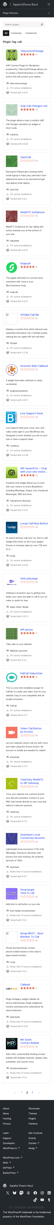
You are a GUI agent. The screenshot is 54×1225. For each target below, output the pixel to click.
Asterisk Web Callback (34, 365)
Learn (6, 1133)
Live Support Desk (31, 413)
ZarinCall (25, 157)
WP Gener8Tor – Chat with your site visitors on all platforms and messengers (33, 470)
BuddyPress (11, 1172)
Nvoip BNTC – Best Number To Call (31, 935)
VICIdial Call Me (29, 314)
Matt (7, 1162)
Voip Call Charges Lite (33, 105)
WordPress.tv (11, 1148)
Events (32, 1138)
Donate (34, 1143)
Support (7, 1138)
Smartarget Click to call (27, 891)
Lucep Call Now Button (34, 523)
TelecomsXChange (31, 50)
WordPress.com (12, 1157)
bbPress (9, 1167)
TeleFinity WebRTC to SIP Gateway (31, 781)
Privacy (7, 1123)
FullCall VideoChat (31, 673)
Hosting (7, 1118)
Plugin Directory (10, 13)
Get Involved (35, 1133)
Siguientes (38, 1092)
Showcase (34, 1108)
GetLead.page (29, 578)
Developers (9, 1143)
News (6, 1113)
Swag (33, 1148)
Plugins (32, 1118)
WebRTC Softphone (32, 212)
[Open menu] (49, 4)
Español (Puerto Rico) (21, 1185)
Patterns (33, 1123)
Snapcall (25, 263)
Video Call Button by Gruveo (30, 730)
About (6, 1108)
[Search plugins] (42, 24)
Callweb (25, 984)
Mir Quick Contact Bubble (29, 1041)
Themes (33, 1113)
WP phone (26, 629)
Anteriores (15, 1092)
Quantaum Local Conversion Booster (32, 836)
